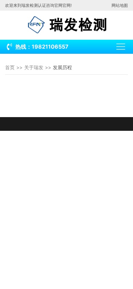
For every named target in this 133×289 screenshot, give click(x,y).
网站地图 (120, 5)
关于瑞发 (33, 67)
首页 (10, 67)
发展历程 (62, 67)
